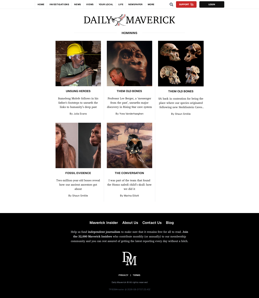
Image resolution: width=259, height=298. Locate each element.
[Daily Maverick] (129, 20)
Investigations (59, 4)
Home (41, 4)
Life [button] (120, 4)
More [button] (151, 4)
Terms (136, 275)
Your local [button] (106, 4)
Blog (170, 222)
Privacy (123, 275)
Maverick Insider (104, 222)
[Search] (171, 4)
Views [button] (90, 4)
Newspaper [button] (135, 4)
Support (184, 4)
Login (211, 4)
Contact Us (152, 222)
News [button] (77, 4)
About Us (130, 222)
